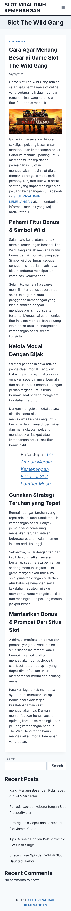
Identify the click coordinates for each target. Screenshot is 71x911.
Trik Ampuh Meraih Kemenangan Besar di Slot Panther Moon (37, 469)
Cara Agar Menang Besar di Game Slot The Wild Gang (33, 57)
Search (10, 759)
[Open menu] (62, 7)
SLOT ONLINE (17, 41)
